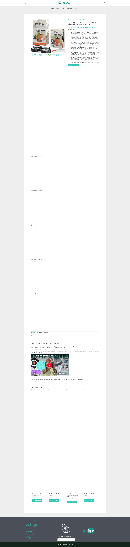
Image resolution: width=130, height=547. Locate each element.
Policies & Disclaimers (30, 538)
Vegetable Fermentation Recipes (33, 524)
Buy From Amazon (73, 65)
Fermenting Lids (80, 19)
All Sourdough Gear (30, 534)
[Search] (105, 3)
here (52, 381)
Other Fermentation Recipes (32, 525)
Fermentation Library (30, 529)
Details (95, 27)
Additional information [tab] (42, 332)
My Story (28, 536)
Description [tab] (33, 332)
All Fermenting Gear (72, 19)
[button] (59, 8)
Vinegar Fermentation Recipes (32, 526)
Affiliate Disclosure (30, 537)
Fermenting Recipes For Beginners (33, 523)
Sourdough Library (30, 531)
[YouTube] (25, 3)
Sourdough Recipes (30, 528)
